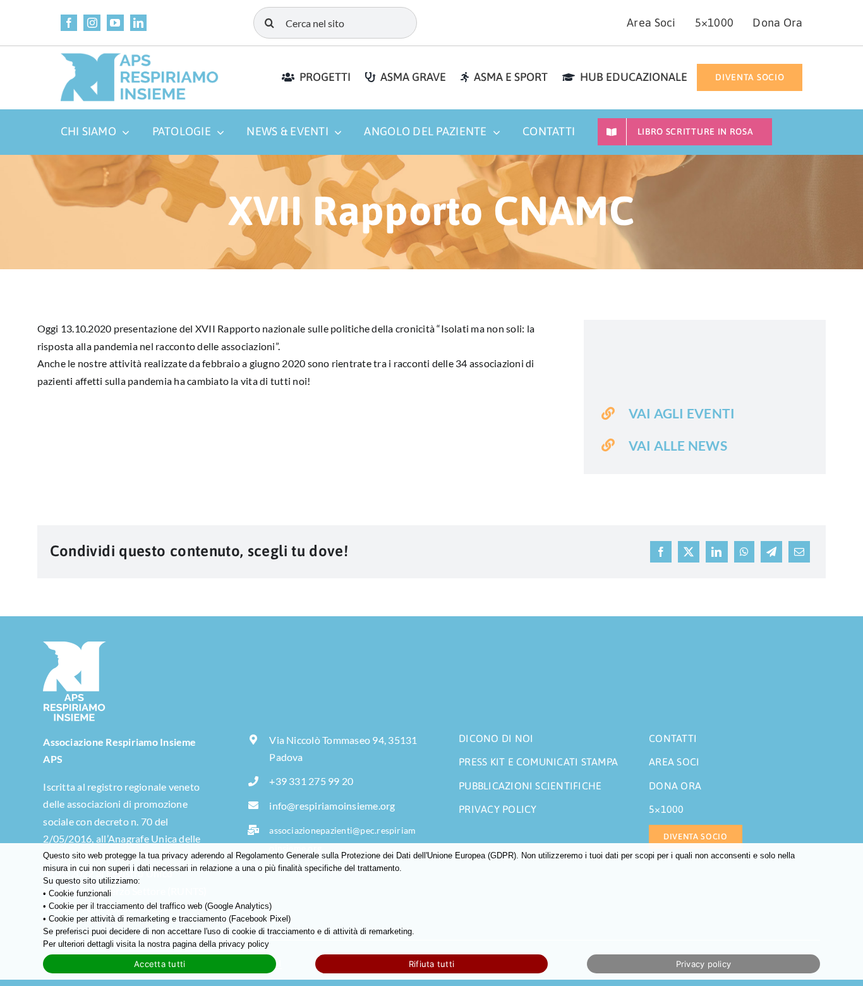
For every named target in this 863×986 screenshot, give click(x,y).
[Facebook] (661, 552)
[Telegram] (771, 552)
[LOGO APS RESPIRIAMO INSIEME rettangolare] (140, 57)
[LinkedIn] (716, 552)
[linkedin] (138, 23)
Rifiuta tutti (431, 964)
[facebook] (69, 23)
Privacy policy (704, 964)
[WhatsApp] (744, 552)
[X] (689, 552)
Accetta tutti (159, 964)
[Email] (799, 552)
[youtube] (115, 23)
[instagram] (91, 23)
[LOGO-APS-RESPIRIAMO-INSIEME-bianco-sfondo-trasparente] (74, 646)
